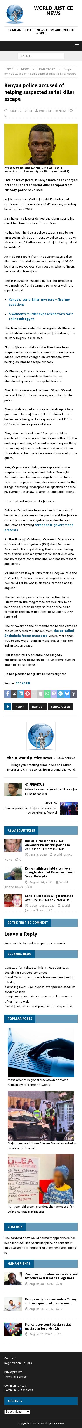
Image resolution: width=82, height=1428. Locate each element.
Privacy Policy (13, 1372)
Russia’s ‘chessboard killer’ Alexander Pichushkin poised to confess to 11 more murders (47, 845)
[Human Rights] (13, 1278)
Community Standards (18, 1390)
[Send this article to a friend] (34, 694)
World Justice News (52, 110)
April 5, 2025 (38, 854)
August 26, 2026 (41, 1308)
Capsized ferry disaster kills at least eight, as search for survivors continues (37, 970)
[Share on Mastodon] (54, 694)
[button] (76, 45)
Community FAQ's (15, 1385)
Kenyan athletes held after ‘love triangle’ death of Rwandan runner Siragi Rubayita (49, 872)
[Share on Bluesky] (67, 694)
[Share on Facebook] (7, 694)
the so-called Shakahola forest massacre (39, 633)
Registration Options (18, 1363)
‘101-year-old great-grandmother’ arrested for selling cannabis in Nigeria (41, 1209)
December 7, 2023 (42, 905)
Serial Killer (60, 707)
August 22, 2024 (20, 110)
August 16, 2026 (40, 1334)
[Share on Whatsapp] (47, 694)
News (25, 69)
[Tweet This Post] (14, 694)
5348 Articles (66, 758)
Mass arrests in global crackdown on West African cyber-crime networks (38, 1082)
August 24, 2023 (41, 882)
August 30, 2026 (41, 1283)
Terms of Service (15, 1376)
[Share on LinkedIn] (20, 694)
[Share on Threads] (73, 694)
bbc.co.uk (23, 683)
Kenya (20, 707)
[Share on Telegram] (60, 694)
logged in (29, 943)
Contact (9, 1358)
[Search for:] (41, 55)
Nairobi (37, 707)
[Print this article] (40, 694)
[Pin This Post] (27, 694)
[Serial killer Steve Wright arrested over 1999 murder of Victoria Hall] (13, 900)
